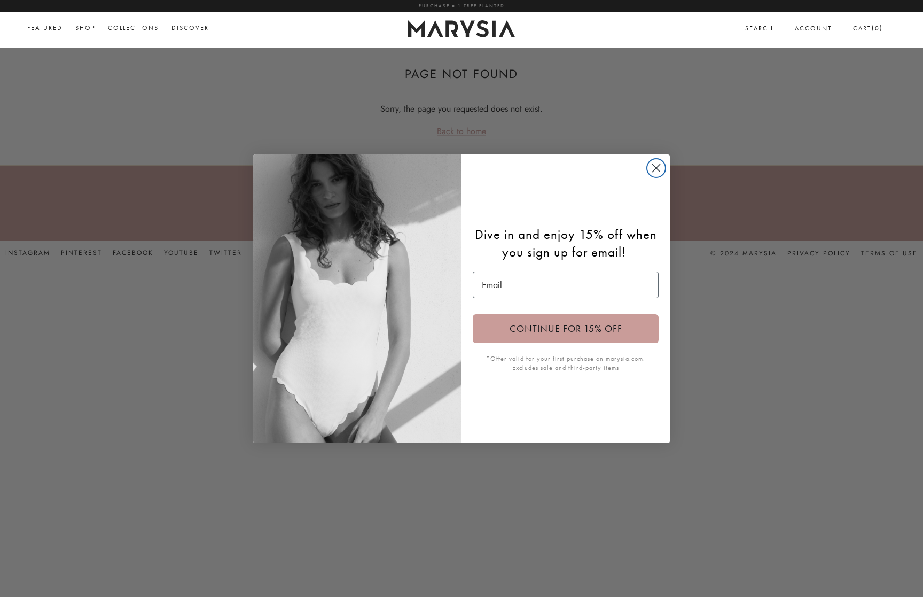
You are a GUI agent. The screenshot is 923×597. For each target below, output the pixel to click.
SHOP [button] (85, 28)
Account (813, 28)
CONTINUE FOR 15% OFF (566, 328)
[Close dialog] (656, 168)
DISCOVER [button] (190, 28)
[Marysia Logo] (461, 27)
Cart (868, 28)
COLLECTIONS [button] (133, 28)
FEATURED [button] (44, 28)
